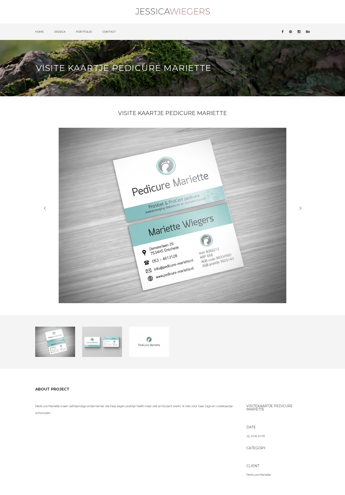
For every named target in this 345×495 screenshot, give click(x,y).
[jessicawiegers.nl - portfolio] (172, 11)
